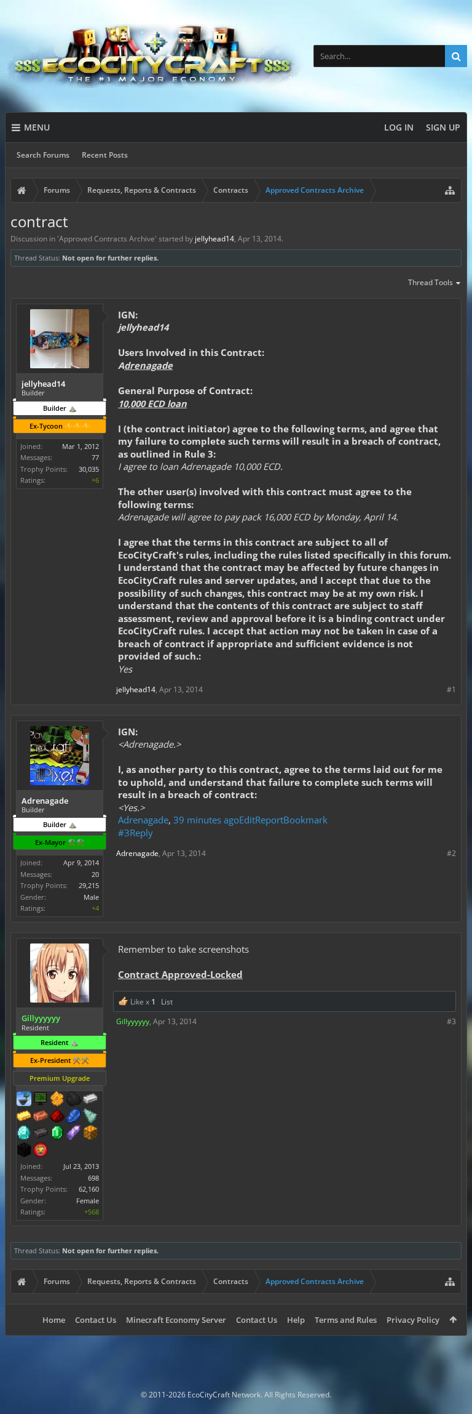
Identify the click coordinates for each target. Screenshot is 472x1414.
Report (269, 820)
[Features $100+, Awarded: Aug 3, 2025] (24, 1117)
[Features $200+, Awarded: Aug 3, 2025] (57, 1117)
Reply (141, 832)
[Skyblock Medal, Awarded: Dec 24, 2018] (24, 1100)
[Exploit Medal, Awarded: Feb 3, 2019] (40, 1100)
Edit (247, 820)
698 (93, 1177)
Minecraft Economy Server (176, 1319)
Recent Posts (105, 155)
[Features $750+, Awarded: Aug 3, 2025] (73, 1133)
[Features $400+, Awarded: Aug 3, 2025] (24, 1133)
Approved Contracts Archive (107, 238)
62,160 (89, 1189)
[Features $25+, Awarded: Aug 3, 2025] (57, 1100)
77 (95, 457)
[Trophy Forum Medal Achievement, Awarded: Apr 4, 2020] (40, 1151)
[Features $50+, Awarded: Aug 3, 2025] (73, 1100)
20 (95, 874)
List (167, 1001)
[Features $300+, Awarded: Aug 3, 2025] (90, 1117)
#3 (124, 832)
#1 (451, 689)
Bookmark (305, 820)
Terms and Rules (346, 1319)
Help (296, 1319)
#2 (451, 853)
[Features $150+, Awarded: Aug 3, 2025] (40, 1117)
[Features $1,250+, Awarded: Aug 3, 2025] (24, 1151)
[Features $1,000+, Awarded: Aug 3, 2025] (90, 1133)
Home (53, 1319)
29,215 (89, 885)
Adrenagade (143, 820)
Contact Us (95, 1319)
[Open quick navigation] (450, 190)
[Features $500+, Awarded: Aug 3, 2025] (40, 1133)
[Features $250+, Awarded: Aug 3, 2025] (73, 1117)
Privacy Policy (413, 1319)
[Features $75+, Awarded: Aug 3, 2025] (90, 1100)
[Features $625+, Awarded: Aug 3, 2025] (57, 1133)
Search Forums (43, 155)
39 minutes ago (206, 820)
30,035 (89, 469)
